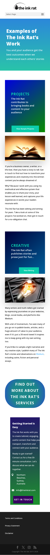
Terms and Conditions (13, 518)
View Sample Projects (25, 129)
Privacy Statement (12, 526)
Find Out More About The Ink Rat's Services (25, 393)
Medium (40, 354)
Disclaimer (9, 533)
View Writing (29, 270)
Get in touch (23, 499)
